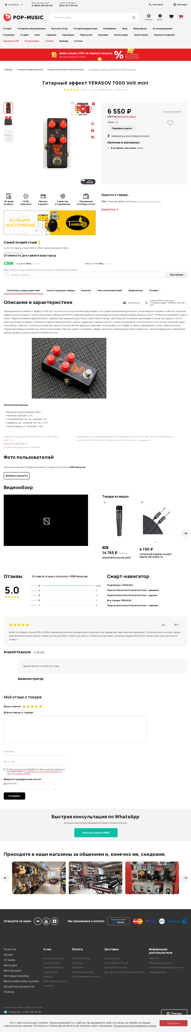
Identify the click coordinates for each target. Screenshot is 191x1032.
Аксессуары (121, 34)
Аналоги (86, 290)
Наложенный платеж (82, 972)
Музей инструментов (19, 986)
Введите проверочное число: (23, 779)
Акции (8, 955)
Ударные (51, 34)
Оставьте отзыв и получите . (60, 576)
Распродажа (32, 41)
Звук (124, 28)
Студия (24, 34)
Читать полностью (14, 252)
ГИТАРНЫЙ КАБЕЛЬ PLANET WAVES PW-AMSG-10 (156, 555)
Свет (37, 34)
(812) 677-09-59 (68, 5)
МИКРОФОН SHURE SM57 (116, 557)
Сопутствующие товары (61, 290)
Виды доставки (112, 958)
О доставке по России (116, 963)
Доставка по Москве (115, 967)
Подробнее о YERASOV (120, 585)
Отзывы (153, 290)
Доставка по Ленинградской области (124, 972)
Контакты (48, 985)
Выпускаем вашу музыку (21, 981)
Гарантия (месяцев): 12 (16, 443)
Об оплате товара (81, 958)
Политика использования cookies (135, 1025)
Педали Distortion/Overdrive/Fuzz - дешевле (133, 590)
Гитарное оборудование (31, 28)
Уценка (49, 41)
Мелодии (10, 965)
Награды (48, 976)
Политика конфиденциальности (166, 967)
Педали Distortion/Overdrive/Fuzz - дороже (132, 595)
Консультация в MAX (96, 832)
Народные (68, 34)
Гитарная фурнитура (85, 28)
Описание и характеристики (23, 290)
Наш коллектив (51, 963)
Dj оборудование (162, 28)
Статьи (78, 41)
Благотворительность (55, 981)
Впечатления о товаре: (19, 712)
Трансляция (141, 34)
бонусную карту (126, 116)
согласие (19, 769)
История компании (53, 958)
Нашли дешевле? (172, 111)
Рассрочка (77, 963)
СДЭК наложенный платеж (86, 976)
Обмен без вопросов (160, 963)
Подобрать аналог (122, 128)
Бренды (63, 41)
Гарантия (154, 958)
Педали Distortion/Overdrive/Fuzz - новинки (132, 605)
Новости (10, 949)
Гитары (7, 28)
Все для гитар (60, 28)
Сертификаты (50, 972)
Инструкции (12, 970)
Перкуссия (86, 34)
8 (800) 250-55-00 (42, 5)
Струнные (8, 34)
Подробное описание (149, 201)
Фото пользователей (110, 290)
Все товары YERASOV (119, 600)
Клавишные (109, 28)
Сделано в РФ (11, 41)
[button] (185, 533)
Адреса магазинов (53, 967)
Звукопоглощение (164, 34)
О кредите (77, 967)
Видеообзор (136, 290)
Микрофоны (140, 28)
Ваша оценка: (12, 706)
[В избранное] (170, 127)
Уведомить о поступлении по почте (130, 135)
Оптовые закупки (16, 976)
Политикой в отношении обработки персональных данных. (34, 772)
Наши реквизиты (158, 972)
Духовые (103, 34)
